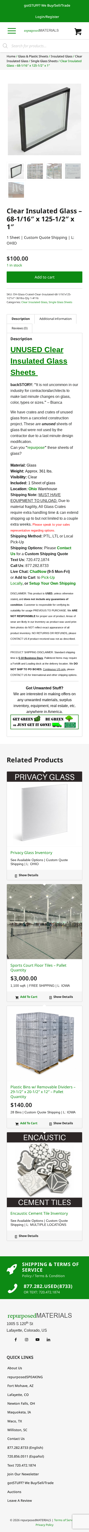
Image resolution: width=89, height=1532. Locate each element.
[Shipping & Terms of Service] (12, 1269)
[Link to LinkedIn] (48, 1339)
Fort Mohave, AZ (20, 1385)
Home (11, 56)
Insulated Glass (61, 56)
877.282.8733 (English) (25, 1447)
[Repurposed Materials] (41, 30)
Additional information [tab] (55, 319)
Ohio (32, 489)
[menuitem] (47, 5)
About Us (14, 1368)
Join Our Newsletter (23, 1474)
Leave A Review (19, 1500)
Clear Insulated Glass (34, 302)
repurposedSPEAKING (25, 1377)
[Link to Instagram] (26, 1339)
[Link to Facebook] (15, 1339)
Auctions (14, 1491)
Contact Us (16, 1438)
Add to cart (45, 277)
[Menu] (11, 30)
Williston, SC (17, 1430)
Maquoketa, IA (19, 1412)
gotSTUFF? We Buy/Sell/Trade (47, 5)
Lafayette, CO (18, 1394)
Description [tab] (21, 319)
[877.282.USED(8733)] (13, 1288)
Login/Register (47, 16)
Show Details (28, 875)
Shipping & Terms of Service (50, 1267)
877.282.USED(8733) (48, 1286)
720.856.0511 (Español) (25, 1456)
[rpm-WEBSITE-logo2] (44, 1316)
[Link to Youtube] (37, 1339)
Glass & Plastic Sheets (33, 56)
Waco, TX (14, 1421)
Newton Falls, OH (21, 1403)
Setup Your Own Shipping (52, 583)
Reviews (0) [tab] (20, 328)
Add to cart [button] (28, 997)
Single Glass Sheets (44, 61)
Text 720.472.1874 (21, 1465)
